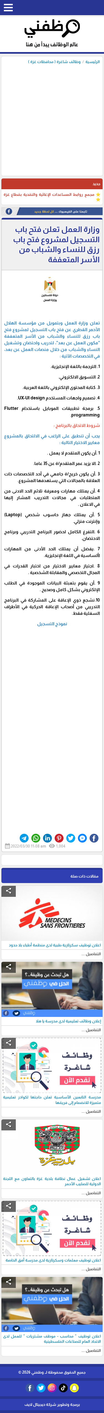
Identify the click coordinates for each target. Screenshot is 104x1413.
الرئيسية (92, 61)
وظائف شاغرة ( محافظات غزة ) (54, 61)
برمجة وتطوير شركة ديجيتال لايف (52, 1404)
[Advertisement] (52, 118)
